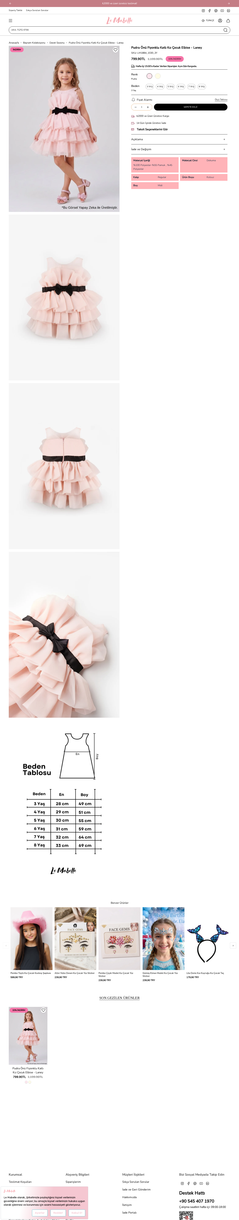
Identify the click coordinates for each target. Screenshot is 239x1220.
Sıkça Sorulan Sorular (37, 10)
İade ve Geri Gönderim (136, 1190)
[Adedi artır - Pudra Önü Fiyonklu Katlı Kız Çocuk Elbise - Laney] (148, 107)
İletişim (127, 1205)
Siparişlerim (73, 1182)
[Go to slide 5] (70, 886)
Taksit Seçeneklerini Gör (152, 129)
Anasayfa (14, 42)
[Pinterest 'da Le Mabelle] (216, 10)
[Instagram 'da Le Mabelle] (203, 10)
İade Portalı (129, 1213)
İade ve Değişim (141, 149)
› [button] (233, 945)
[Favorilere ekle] (115, 49)
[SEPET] (228, 21)
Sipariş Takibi (15, 10)
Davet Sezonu (57, 42)
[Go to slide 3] (64, 886)
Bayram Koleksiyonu (34, 42)
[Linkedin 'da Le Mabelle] (228, 10)
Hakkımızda (129, 1197)
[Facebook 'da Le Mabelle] (209, 10)
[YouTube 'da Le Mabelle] (222, 10)
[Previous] (10, 3)
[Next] (228, 3)
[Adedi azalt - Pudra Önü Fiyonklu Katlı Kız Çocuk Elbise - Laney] (135, 107)
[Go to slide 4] (67, 886)
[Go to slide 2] (61, 886)
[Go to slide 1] (58, 886)
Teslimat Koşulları (20, 1182)
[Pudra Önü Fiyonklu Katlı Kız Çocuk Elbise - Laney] (28, 1036)
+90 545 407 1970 (196, 1201)
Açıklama (137, 139)
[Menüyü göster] (10, 21)
